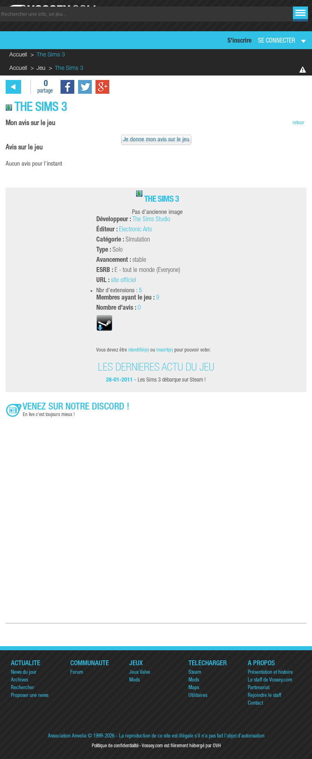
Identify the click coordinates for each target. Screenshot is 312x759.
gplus (102, 87)
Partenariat (258, 688)
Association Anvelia (67, 736)
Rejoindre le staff (264, 696)
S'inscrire (239, 41)
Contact (255, 703)
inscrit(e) (164, 350)
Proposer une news (29, 696)
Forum (76, 672)
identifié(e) (138, 350)
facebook (67, 87)
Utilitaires (197, 696)
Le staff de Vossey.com (270, 680)
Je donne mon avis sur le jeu (156, 140)
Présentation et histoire (270, 672)
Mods (134, 680)
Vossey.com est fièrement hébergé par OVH (181, 746)
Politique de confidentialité (115, 746)
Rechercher (22, 688)
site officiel (123, 281)
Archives (19, 680)
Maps (193, 688)
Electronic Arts (135, 230)
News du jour (24, 672)
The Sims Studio (151, 220)
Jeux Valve (139, 672)
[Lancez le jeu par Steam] (104, 335)
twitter (85, 87)
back (13, 87)
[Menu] (300, 12)
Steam (194, 672)
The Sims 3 (161, 200)
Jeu (41, 68)
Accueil (18, 55)
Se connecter (276, 41)
